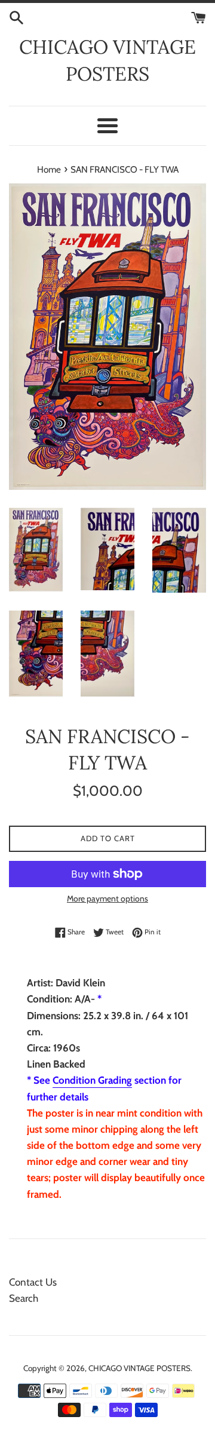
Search (23, 1298)
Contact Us (33, 1282)
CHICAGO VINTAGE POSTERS (107, 60)
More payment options (107, 898)
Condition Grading (92, 1080)
